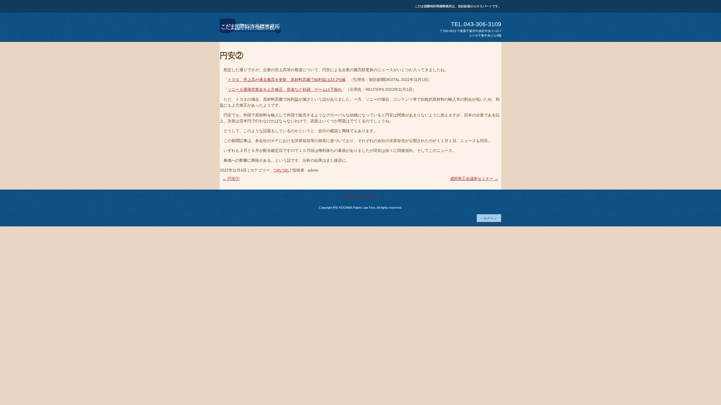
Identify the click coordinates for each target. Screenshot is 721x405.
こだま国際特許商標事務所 (251, 27)
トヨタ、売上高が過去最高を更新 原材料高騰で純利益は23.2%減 (286, 79)
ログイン (490, 218)
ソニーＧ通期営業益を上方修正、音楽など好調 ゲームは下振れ (285, 89)
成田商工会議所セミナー (474, 178)
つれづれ (281, 170)
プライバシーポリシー (360, 195)
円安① (230, 178)
